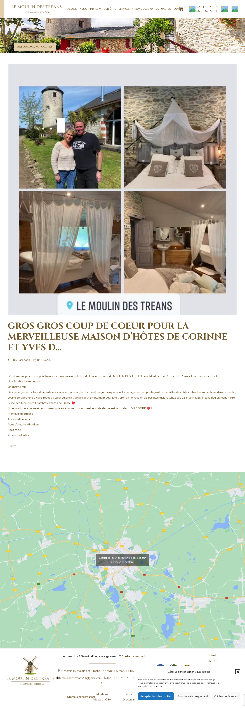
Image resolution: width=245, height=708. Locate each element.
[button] (238, 672)
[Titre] (224, 9)
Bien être (213, 661)
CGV (108, 700)
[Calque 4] (30, 665)
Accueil (212, 655)
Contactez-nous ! (133, 656)
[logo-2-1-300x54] (37, 8)
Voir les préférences (226, 696)
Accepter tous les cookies (156, 696)
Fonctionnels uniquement (192, 696)
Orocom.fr (129, 700)
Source (12, 446)
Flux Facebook (21, 360)
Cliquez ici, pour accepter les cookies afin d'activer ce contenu (122, 560)
